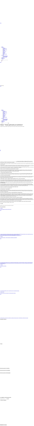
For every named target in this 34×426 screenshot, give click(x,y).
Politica (3, 53)
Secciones (3, 47)
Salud (3, 54)
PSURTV (3, 57)
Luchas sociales (4, 51)
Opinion (4, 52)
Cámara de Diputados (5, 56)
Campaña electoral (5, 48)
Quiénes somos (3, 58)
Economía (4, 50)
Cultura (3, 49)
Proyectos (3, 55)
